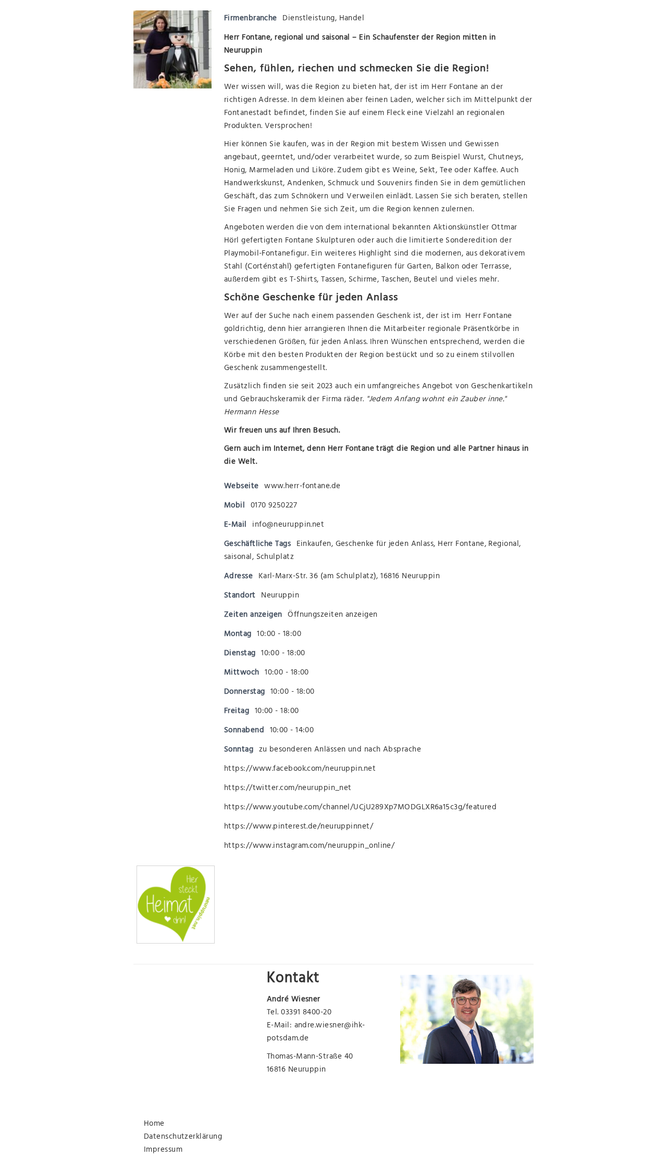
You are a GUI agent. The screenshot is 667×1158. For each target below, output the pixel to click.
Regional (503, 544)
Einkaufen (314, 544)
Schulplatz (275, 557)
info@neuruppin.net (288, 525)
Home (154, 1124)
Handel (352, 19)
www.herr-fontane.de (302, 486)
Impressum (163, 1150)
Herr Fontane (454, 87)
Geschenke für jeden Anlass (385, 544)
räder (353, 400)
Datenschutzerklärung (183, 1137)
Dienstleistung (308, 19)
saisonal (238, 557)
